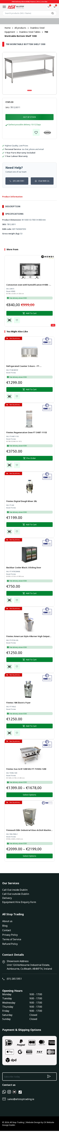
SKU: (7, 107)
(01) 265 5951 (18, 181)
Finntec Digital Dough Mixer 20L (21, 501)
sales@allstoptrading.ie (20, 1099)
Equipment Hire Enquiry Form (19, 902)
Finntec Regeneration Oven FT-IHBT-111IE (26, 432)
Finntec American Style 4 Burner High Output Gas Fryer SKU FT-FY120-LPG (27, 636)
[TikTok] (20, 1093)
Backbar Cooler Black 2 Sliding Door (23, 567)
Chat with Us (43, 181)
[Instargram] (9, 1092)
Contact (6, 930)
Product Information (12, 196)
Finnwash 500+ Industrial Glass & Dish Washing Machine (29, 830)
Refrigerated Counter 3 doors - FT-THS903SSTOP (23, 366)
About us (7, 921)
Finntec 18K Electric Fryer (18, 702)
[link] (36, 132)
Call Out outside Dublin (15, 894)
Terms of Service (11, 939)
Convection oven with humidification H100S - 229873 (27, 285)
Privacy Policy (10, 934)
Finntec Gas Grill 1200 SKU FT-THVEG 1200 (26, 769)
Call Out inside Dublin (15, 889)
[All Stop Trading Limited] (15, 7)
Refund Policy (10, 944)
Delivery (7, 898)
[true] (4, 1092)
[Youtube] (14, 1092)
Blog (4, 925)
